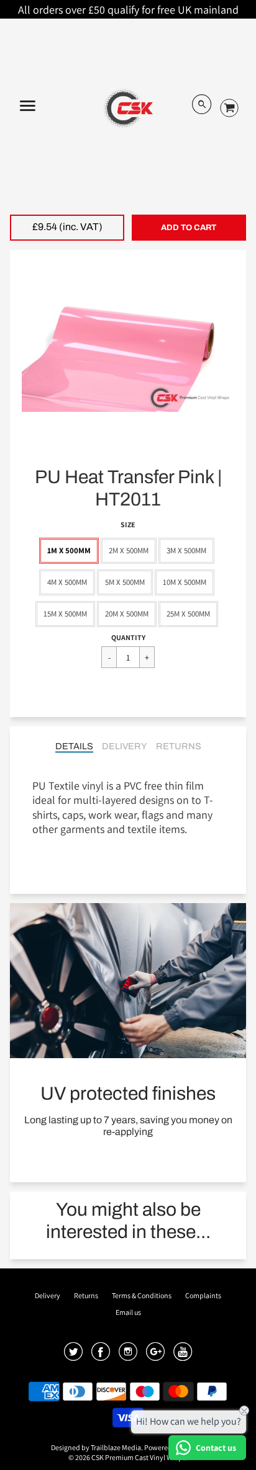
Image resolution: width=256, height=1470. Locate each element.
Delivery (124, 746)
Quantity (128, 637)
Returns (178, 746)
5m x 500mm (125, 582)
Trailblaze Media (116, 1447)
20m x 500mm (127, 613)
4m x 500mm (67, 582)
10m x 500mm (184, 582)
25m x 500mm (188, 613)
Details (74, 746)
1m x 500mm (69, 550)
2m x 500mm (129, 550)
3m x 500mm (186, 550)
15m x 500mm (65, 613)
